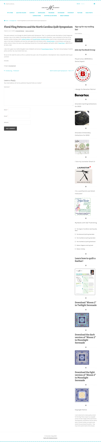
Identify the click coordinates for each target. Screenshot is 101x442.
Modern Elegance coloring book (85, 245)
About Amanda (64, 15)
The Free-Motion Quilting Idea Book (86, 238)
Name (6, 109)
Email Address (78, 33)
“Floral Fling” (61, 43)
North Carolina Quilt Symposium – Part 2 (61, 71)
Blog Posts (89, 12)
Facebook (51, 12)
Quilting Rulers (21, 12)
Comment (7, 87)
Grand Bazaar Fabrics (47, 49)
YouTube (79, 12)
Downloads (41, 12)
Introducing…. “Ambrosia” (12, 71)
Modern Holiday (81, 249)
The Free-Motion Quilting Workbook (86, 241)
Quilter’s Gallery (26, 39)
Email (6, 116)
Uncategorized (12, 20)
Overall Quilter (36, 39)
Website (6, 122)
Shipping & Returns (50, 15)
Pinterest (71, 12)
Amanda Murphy (20, 31)
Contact (32, 12)
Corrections (37, 15)
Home (7, 20)
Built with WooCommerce (50, 438)
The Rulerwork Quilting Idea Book (85, 234)
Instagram (61, 12)
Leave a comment (29, 31)
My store (10, 12)
